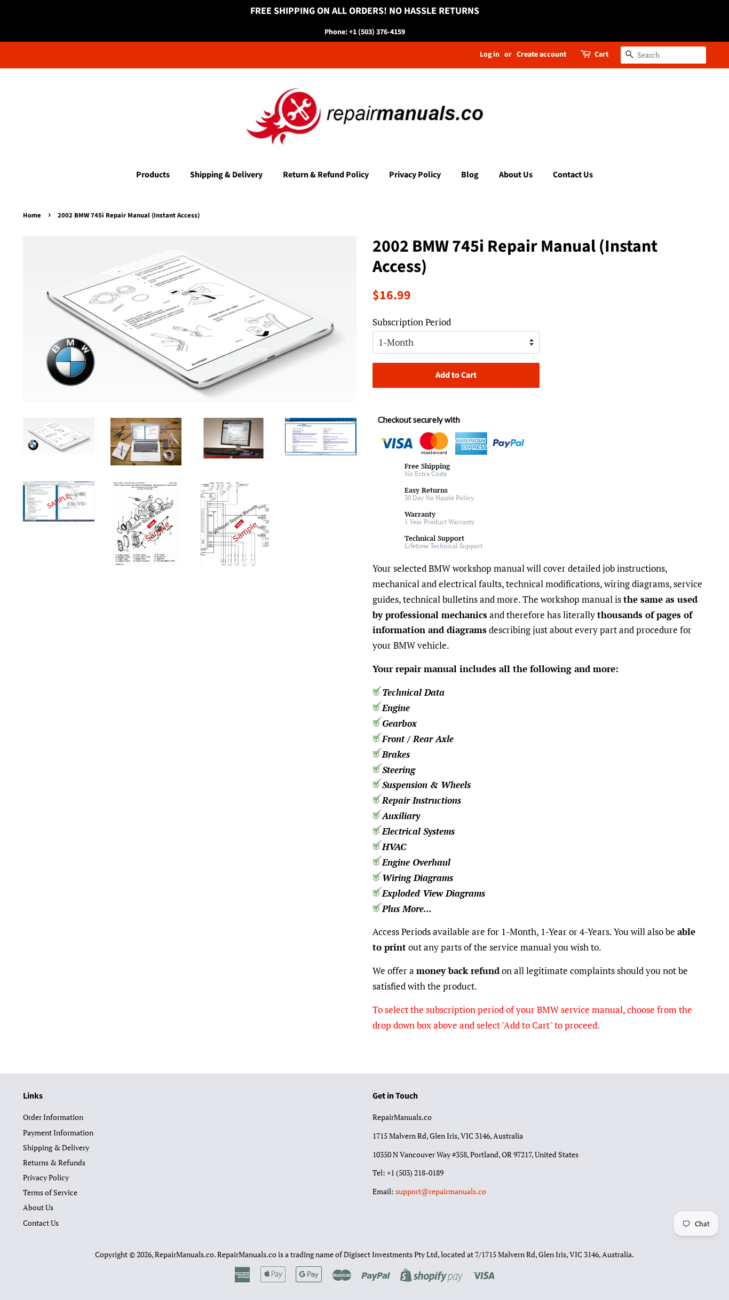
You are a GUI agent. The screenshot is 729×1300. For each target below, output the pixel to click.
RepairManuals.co (184, 1254)
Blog (470, 175)
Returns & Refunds (54, 1162)
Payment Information (58, 1132)
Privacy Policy (415, 175)
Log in (490, 54)
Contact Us (573, 175)
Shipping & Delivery (226, 175)
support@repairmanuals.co (440, 1191)
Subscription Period (412, 322)
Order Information (53, 1117)
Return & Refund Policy (326, 175)
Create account (541, 54)
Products (153, 175)
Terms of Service (50, 1192)
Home (32, 215)
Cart (601, 54)
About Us (516, 175)
